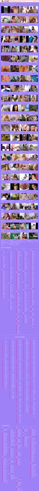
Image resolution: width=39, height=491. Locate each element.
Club (10, 271)
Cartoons (13, 350)
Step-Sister (33, 269)
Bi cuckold (4, 475)
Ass (22, 133)
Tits (34, 394)
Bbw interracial (5, 471)
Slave (32, 272)
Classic (11, 268)
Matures (27, 351)
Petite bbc (25, 447)
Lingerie (20, 429)
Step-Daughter (12, 294)
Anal (30, 123)
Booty (3, 297)
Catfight (13, 352)
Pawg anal (25, 445)
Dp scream (11, 462)
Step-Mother (26, 274)
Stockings (33, 286)
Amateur (13, 25)
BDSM (6, 372)
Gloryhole (18, 289)
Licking (20, 428)
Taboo (32, 296)
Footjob (18, 272)
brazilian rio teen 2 (31, 13)
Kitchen (20, 417)
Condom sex (11, 275)
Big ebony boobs (5, 477)
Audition (6, 363)
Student (34, 379)
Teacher (33, 298)
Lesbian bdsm (19, 459)
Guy (17, 295)
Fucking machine (19, 276)
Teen (32, 300)
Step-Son (33, 278)
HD (24, 25)
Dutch (13, 395)
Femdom (22, 241)
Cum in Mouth (11, 283)
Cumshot (15, 15)
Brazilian (32, 74)
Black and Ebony (6, 382)
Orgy (25, 294)
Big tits (23, 64)
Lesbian (20, 427)
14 (28, 3)
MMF (25, 269)
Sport (32, 282)
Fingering (5, 15)
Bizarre (6, 381)
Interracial (14, 143)
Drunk (13, 394)
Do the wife (11, 459)
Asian (13, 64)
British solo (4, 486)
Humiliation (7, 15)
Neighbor (26, 281)
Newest (20, 1)
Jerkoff (18, 324)
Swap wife (33, 468)
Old (27, 380)
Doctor (11, 299)
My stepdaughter (31, 200)
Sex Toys (34, 352)
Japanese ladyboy (19, 451)
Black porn (4, 482)
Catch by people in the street (4, 13)
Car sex (13, 349)
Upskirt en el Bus (31, 131)
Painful (27, 388)
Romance (26, 326)
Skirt (32, 271)
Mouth (25, 275)
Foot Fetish (18, 271)
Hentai (18, 303)
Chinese (13, 356)
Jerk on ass (18, 455)
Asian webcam (5, 459)
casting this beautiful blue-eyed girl (33, 180)
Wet (32, 328)
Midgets (27, 354)
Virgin (32, 321)
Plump (25, 311)
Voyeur (34, 133)
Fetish (15, 74)
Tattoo (32, 297)
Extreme (11, 315)
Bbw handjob (5, 470)
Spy (32, 283)
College (11, 273)
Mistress (26, 268)
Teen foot (33, 475)
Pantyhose (27, 391)
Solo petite (33, 462)
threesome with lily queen (22, 13)
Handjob (15, 123)
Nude (25, 283)
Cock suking (11, 444)
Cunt (10, 286)
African (3, 262)
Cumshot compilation (13, 451)
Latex (20, 423)
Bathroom (6, 370)
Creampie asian (12, 446)
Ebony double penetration (12, 468)
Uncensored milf (19, 486)
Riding (25, 324)
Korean (20, 418)
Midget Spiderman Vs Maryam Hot (23, 131)
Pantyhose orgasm (26, 444)
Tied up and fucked (34, 482)
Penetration (27, 396)
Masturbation (27, 350)
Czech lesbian (12, 452)
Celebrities (13, 353)
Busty (3, 305)
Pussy (25, 318)
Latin (25, 25)
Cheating (32, 241)
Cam (13, 347)
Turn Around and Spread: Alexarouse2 (5, 121)
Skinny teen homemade (33, 457)
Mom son (18, 467)
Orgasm (27, 382)
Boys (3, 298)
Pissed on (25, 448)
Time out (33, 483)
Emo (10, 310)
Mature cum (18, 465)
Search (35, 1)
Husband (18, 312)
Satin (34, 348)
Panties (27, 390)
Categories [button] (14, 1)
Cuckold (14, 15)
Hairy (18, 299)
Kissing (25, 241)
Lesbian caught (19, 460)
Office (27, 379)
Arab (32, 84)
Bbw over (4, 472)
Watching (33, 325)
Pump (25, 317)
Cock (10, 272)
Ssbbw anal (33, 465)
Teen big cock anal (34, 472)
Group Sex (18, 133)
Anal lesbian (4, 442)
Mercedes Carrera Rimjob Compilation (5, 180)
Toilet (34, 395)
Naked (27, 368)
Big (23, 133)
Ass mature (4, 461)
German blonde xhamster (12, 483)
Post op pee (25, 449)
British (3, 299)
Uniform (33, 315)
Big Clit (21, 74)
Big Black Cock (35, 182)
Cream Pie (23, 15)
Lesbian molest (19, 461)
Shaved (34, 353)
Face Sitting (20, 347)
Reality (25, 322)
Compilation (11, 274)
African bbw (4, 439)
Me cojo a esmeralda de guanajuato (14, 190)
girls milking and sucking (13, 62)
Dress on (11, 463)
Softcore (33, 276)
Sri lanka (33, 464)
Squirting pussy (33, 463)
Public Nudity (26, 316)
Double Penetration (13, 133)
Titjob (34, 393)
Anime (3, 266)
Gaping (18, 282)
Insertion (18, 317)
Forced (18, 273)
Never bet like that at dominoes (14, 82)
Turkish (34, 399)
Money (25, 271)
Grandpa (18, 291)
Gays (18, 283)
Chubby (23, 74)
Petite (25, 308)
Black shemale (5, 483)
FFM (20, 354)
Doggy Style (16, 202)
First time (18, 268)
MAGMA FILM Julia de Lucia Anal (4, 200)
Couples (11, 277)
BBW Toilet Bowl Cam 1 (22, 190)
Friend (18, 275)
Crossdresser (11, 279)
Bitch (14, 202)
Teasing (33, 299)
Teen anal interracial (34, 471)
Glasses (18, 288)
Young (32, 334)
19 (31, 3)
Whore (32, 329)
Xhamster (8, 14)
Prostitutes (26, 315)
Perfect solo (25, 446)
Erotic (10, 311)
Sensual (34, 351)
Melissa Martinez (12, 200)
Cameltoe (13, 348)
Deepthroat (11, 296)
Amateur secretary (5, 441)
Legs (20, 426)
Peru (3, 143)
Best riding (4, 474)
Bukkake (4, 303)
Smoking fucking (33, 458)
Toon (34, 396)
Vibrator (33, 319)
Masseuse (27, 349)
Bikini (16, 241)
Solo (32, 277)
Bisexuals (24, 143)
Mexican (27, 353)
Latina (24, 15)
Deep (10, 295)
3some (21, 15)
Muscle (25, 276)
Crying (11, 280)
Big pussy (4, 478)
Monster (26, 272)
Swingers (34, 383)
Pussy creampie (26, 452)
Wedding (33, 327)
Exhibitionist (11, 314)
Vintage (33, 320)
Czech (11, 288)
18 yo (11, 25)
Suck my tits (33, 467)
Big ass (3, 25)
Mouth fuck (18, 471)
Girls (25, 202)
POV (25, 313)
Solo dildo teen (33, 460)
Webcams (33, 326)
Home (12, 1)
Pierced (25, 309)
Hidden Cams (19, 304)
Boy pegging (4, 484)
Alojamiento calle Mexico (13, 13)
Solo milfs (33, 461)
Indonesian (18, 316)
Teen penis (33, 477)
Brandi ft (4, 485)
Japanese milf (19, 452)
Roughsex (26, 328)
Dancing (11, 292)
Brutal (3, 302)
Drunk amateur (12, 464)
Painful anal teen (26, 443)
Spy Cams (33, 284)
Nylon (25, 287)
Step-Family (20, 349)
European (11, 313)
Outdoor (26, 295)
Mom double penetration (18, 466)
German (18, 284)
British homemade (5, 487)
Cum (10, 282)
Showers (34, 356)
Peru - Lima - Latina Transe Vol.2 (4, 249)
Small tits (33, 274)
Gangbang (16, 133)
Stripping (33, 288)
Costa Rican (5, 133)
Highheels (18, 305)
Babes (6, 64)
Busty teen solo (5, 488)
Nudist (25, 284)
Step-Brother (4, 300)
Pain (27, 387)
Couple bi (11, 445)
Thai (32, 301)
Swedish (34, 382)
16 (29, 3)
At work (4, 462)
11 (26, 3)
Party (27, 394)
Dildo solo (11, 457)
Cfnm (13, 354)
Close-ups (25, 74)
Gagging (20, 369)
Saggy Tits (34, 347)
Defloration (11, 297)
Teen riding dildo (33, 478)
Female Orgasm (20, 351)
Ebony (11, 308)
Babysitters (4, 278)
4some (6, 349)
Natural (27, 369)
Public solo (25, 450)
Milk (27, 356)
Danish (11, 293)
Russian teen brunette (33, 442)
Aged (21, 84)
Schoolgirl (34, 349)
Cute (10, 287)
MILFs (27, 355)
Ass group (4, 460)
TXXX (18, 73)
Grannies (18, 292)
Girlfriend (18, 285)
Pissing (25, 310)
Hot (17, 309)
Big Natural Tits (5, 74)
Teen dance (33, 474)
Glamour (18, 287)
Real (25, 321)
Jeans (18, 323)
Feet (20, 350)
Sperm (32, 281)
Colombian (23, 25)
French (18, 274)
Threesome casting (34, 480)
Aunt (5, 64)
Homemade (16, 192)
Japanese (18, 322)
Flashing (34, 74)
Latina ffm (18, 458)
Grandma (18, 290)
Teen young (33, 479)
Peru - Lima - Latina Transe (4, 141)
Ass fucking (6, 360)
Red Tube (17, 132)
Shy (32, 268)
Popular (17, 1)
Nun (25, 285)
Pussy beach (26, 451)
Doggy (11, 300)
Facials (20, 348)
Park (27, 392)
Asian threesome (5, 458)
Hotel (18, 310)
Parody (27, 393)
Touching (34, 397)
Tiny (34, 392)
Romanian (26, 327)
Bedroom (25, 84)
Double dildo (11, 461)
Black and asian (5, 480)
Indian (18, 315)
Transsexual (34, 398)
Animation (4, 265)
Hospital (18, 308)
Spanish (33, 279)
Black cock (4, 481)
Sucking (34, 380)
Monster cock (19, 469)
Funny (18, 277)
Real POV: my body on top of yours (23, 72)
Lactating (18, 331)
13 (27, 3)
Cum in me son (12, 448)
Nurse (25, 286)
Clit (10, 269)
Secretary (34, 350)
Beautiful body (5, 473)
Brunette (3, 15)
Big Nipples (34, 143)
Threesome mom (34, 481)
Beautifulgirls (23, 84)
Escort (11, 312)
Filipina (20, 355)
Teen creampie (33, 473)
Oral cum (25, 440)
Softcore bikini (33, 459)
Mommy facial (19, 468)
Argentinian (12, 123)
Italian (18, 319)
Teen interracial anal (34, 476)
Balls (3, 279)
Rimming (26, 325)
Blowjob (12, 15)
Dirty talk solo (12, 458)
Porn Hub (27, 14)
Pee (27, 395)
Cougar (11, 276)
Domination (13, 392)
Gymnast (18, 296)
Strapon (33, 287)
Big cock (32, 15)
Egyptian (11, 309)
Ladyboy (18, 332)
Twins (34, 401)
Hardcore (18, 301)
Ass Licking (6, 362)
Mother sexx (18, 470)
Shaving (34, 354)
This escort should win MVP (4, 239)
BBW (31, 123)
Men (27, 352)
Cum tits (11, 450)
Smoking (33, 275)
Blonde (3, 294)
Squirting (33, 285)
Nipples (25, 282)
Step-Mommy (26, 270)
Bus (3, 304)
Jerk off (18, 454)
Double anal (11, 460)
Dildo (10, 298)
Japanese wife (19, 453)
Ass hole (23, 182)
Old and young (27, 381)
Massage (27, 348)
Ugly (32, 314)
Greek (18, 293)
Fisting (18, 269)
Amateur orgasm (5, 440)
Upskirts (34, 406)
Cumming (11, 284)
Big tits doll (4, 479)
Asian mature (5, 457)
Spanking (33, 280)
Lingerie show (19, 462)
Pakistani (27, 389)
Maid (27, 347)
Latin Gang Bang (12, 131)
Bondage (4, 296)
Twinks (34, 400)
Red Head (26, 323)
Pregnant (26, 314)
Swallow (34, 381)
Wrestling (33, 331)
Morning (26, 273)
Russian (26, 329)
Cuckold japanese (12, 447)
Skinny (32, 270)
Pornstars (26, 312)
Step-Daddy (11, 291)
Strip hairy (33, 466)
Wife (32, 330)
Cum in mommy (12, 449)
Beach (30, 25)
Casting (16, 64)
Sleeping (33, 273)
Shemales (34, 355)
